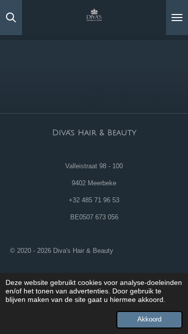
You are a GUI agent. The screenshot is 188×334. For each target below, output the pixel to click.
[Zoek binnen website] (11, 17)
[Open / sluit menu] (177, 17)
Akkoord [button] (149, 319)
